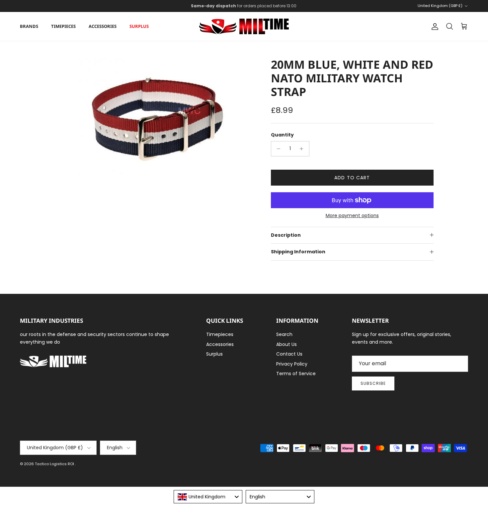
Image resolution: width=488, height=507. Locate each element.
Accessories (103, 26)
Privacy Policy (291, 364)
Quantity (282, 135)
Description (286, 235)
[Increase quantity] (303, 148)
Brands (29, 26)
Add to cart (352, 177)
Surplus (139, 26)
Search (284, 334)
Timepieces (63, 26)
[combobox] (208, 496)
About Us (286, 344)
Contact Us (289, 354)
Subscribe (373, 383)
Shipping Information (298, 251)
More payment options (352, 215)
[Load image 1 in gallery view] (155, 117)
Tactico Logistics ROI (55, 463)
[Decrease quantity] (277, 148)
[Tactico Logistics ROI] (244, 26)
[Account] (433, 27)
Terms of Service (296, 373)
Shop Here (288, 8)
